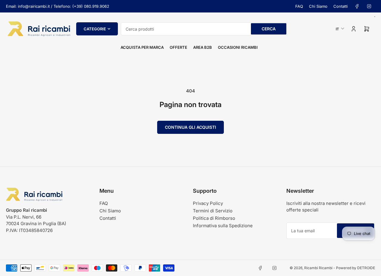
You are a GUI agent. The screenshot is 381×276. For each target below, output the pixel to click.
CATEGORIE (95, 28)
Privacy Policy (208, 203)
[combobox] (204, 28)
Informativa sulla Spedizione (223, 225)
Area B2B (202, 47)
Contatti (340, 6)
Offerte (178, 47)
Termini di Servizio (212, 211)
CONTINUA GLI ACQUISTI (190, 127)
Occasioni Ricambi (238, 47)
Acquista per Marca (142, 47)
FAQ (299, 6)
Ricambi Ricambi (318, 268)
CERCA (269, 28)
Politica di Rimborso (214, 218)
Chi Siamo (318, 6)
